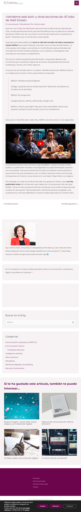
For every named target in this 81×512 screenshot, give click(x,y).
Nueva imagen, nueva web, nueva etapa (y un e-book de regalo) (20, 423)
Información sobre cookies (40, 484)
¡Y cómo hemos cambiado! (54, 458)
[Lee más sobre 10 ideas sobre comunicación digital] (21, 442)
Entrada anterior (10, 204)
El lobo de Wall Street (26, 28)
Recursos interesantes (14, 368)
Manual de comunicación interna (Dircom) (57, 423)
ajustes (27, 510)
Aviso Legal (36, 478)
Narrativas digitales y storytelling (19, 365)
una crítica (41, 34)
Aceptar (42, 506)
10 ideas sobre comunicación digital (21, 458)
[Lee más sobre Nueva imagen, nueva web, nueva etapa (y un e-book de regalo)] (21, 406)
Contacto (35, 487)
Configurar (69, 506)
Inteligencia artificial (13, 354)
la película (53, 34)
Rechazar (56, 506)
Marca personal (11, 357)
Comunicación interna (14, 346)
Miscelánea (24, 24)
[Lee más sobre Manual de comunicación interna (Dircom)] (59, 406)
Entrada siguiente (70, 204)
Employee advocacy (15, 350)
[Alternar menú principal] (76, 3)
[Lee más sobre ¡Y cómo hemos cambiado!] (59, 442)
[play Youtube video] (40, 143)
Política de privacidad (39, 481)
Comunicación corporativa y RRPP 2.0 (21, 342)
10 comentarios (12, 24)
